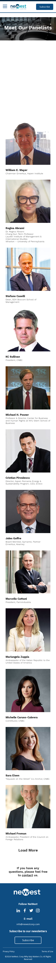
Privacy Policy (8, 951)
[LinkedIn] (18, 910)
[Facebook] (24, 910)
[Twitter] (31, 910)
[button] (5, 6)
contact (27, 875)
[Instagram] (37, 910)
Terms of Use (47, 951)
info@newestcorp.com (28, 924)
